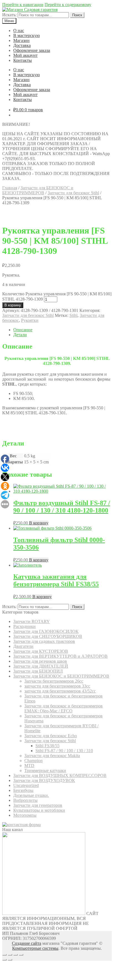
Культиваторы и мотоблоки (39, 810)
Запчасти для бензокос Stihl (73, 192)
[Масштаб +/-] (21, 955)
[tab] (62, 329)
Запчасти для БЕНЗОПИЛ (38, 671)
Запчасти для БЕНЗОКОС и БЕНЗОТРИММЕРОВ (37, 190)
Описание (22, 329)
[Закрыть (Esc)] (4, 955)
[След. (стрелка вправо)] (10, 960)
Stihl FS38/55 (47, 745)
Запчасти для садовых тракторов (44, 641)
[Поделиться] (10, 955)
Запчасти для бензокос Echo (50, 735)
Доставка (22, 45)
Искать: (9, 14)
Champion (33, 760)
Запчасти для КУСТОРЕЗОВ (40, 651)
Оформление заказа (31, 50)
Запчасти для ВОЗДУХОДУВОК (44, 780)
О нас (18, 30)
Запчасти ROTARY (31, 621)
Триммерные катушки (45, 770)
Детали (20, 334)
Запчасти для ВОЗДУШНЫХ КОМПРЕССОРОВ (60, 775)
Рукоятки (29, 320)
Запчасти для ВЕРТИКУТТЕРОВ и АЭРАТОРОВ (60, 656)
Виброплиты (25, 800)
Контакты (22, 60)
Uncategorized (26, 785)
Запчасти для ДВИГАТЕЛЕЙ (40, 666)
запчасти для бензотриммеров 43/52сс (60, 691)
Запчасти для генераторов (37, 805)
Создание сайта (26, 943)
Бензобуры (23, 790)
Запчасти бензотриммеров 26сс (53, 681)
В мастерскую (26, 35)
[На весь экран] (15, 955)
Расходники (24, 626)
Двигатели (23, 646)
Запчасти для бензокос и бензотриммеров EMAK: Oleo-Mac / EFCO (63, 708)
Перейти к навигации (22, 4)
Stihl (73, 315)
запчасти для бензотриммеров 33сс (57, 686)
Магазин (21, 40)
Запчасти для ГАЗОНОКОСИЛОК (46, 631)
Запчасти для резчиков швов (40, 661)
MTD (29, 765)
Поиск (77, 15)
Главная (9, 187)
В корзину (12, 305)
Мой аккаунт (25, 55)
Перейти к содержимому (68, 4)
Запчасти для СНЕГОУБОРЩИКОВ (47, 636)
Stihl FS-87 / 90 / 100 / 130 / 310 (64, 750)
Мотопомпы (25, 815)
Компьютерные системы (35, 948)
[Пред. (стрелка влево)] (4, 960)
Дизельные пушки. (31, 795)
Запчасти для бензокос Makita (52, 755)
